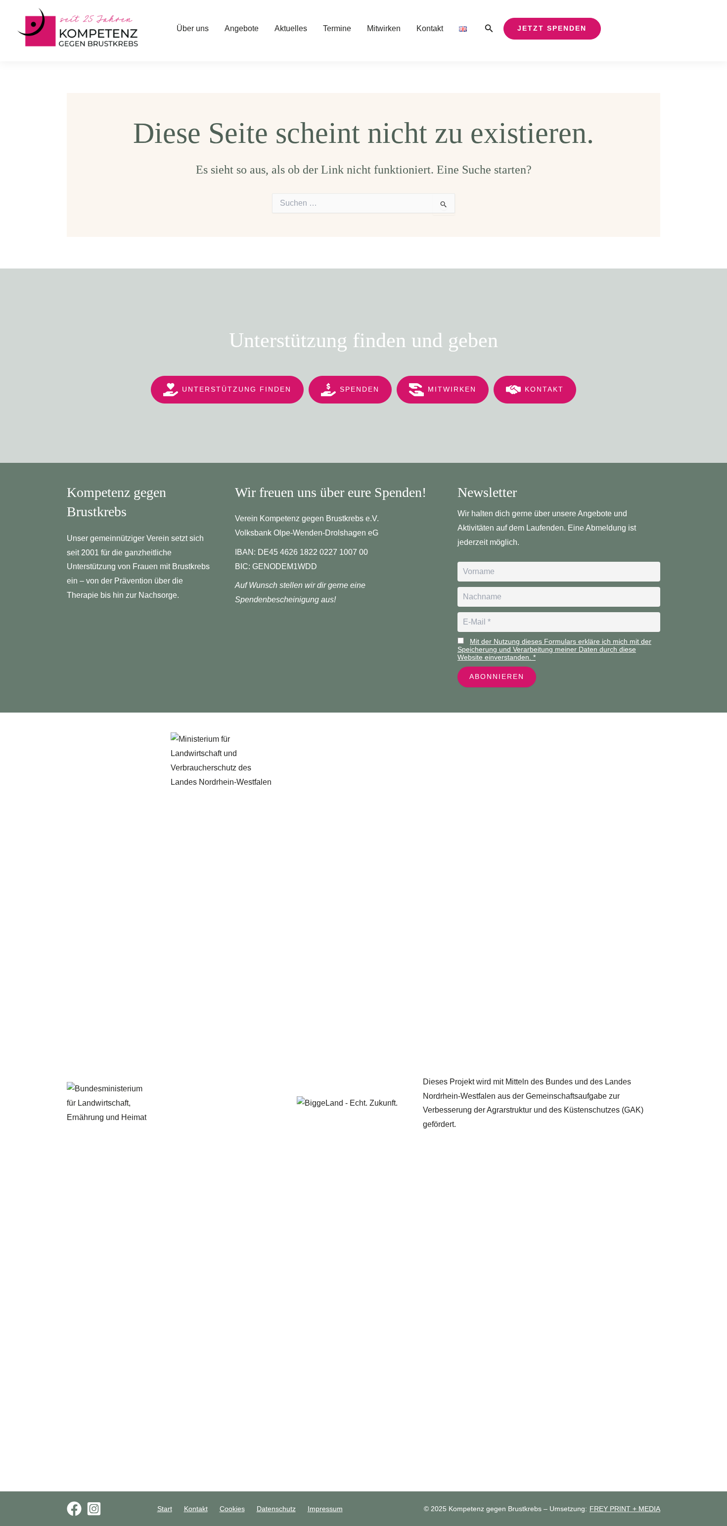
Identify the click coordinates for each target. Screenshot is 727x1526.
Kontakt (429, 28)
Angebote (242, 28)
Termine (337, 28)
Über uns (193, 28)
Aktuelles (290, 28)
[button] (489, 28)
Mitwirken (384, 28)
